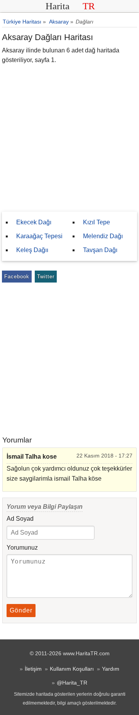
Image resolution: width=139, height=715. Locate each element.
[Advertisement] (69, 138)
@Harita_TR (72, 683)
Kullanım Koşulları (72, 669)
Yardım (110, 669)
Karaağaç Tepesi (39, 236)
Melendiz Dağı (103, 236)
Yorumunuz (22, 547)
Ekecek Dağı (33, 222)
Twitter (45, 276)
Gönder (21, 610)
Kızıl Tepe (96, 222)
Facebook (16, 276)
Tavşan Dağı (100, 250)
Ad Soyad (20, 518)
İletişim (33, 669)
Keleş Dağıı (32, 250)
